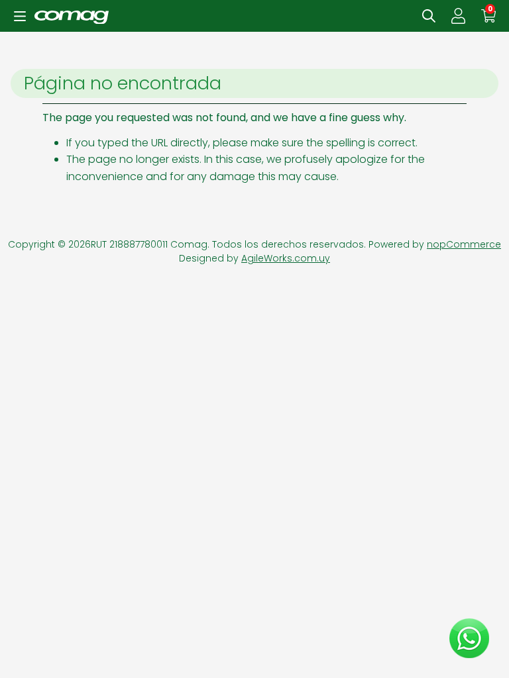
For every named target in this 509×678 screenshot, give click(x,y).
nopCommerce (464, 244)
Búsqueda (428, 15)
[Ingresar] (458, 16)
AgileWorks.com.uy (285, 258)
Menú (19, 15)
